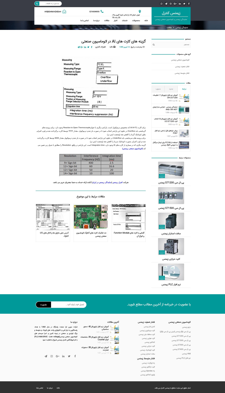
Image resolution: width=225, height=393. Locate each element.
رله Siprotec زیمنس (148, 370)
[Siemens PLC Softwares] (171, 272)
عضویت (43, 305)
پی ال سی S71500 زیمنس (171, 208)
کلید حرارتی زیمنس (171, 259)
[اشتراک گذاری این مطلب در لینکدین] (85, 47)
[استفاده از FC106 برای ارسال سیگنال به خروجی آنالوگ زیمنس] (184, 145)
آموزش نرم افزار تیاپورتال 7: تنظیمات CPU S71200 (165, 96)
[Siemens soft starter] (171, 221)
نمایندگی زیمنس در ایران (101, 182)
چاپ (111, 46)
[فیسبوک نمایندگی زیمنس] (189, 3)
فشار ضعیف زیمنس (182, 66)
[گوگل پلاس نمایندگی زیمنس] (175, 3)
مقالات (106, 20)
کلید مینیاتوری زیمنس (147, 330)
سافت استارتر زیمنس (171, 233)
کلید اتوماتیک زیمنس (147, 350)
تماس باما (39, 388)
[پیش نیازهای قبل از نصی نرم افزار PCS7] (184, 133)
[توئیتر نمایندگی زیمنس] (184, 3)
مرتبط (184, 89)
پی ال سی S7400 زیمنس (182, 349)
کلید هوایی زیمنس (148, 338)
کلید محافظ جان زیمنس (147, 334)
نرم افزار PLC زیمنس (171, 284)
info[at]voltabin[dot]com (53, 11)
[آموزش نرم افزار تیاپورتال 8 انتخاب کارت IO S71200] (184, 122)
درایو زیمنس (186, 327)
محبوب (158, 89)
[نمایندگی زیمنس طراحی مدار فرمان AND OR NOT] (184, 110)
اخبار (115, 20)
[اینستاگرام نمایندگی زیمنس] (170, 3)
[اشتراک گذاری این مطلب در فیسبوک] (91, 47)
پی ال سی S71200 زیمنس (171, 182)
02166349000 (94, 11)
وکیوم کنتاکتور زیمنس (147, 374)
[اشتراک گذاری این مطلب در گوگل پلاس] (81, 47)
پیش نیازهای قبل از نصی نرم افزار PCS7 (166, 132)
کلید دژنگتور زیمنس (148, 367)
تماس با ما (84, 20)
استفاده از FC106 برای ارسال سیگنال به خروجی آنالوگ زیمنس (165, 143)
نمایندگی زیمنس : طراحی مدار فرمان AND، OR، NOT (165, 108)
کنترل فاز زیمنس (149, 326)
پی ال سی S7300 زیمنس (182, 344)
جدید (171, 89)
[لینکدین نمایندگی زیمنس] (180, 3)
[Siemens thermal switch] (171, 246)
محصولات (136, 20)
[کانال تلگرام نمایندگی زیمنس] (166, 3)
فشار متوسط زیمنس (182, 73)
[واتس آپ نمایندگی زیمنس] (161, 3)
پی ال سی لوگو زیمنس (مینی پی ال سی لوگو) (175, 331)
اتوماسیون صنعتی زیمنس (180, 60)
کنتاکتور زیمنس (150, 342)
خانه (146, 20)
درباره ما (96, 20)
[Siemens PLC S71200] (171, 170)
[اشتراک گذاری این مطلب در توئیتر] (88, 47)
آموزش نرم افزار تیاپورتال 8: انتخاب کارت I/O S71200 (165, 120)
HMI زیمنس (186, 353)
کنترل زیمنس (118, 182)
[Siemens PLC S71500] (171, 195)
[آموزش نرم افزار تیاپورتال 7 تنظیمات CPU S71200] (184, 98)
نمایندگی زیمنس (182, 27)
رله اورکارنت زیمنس (148, 363)
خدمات (124, 20)
